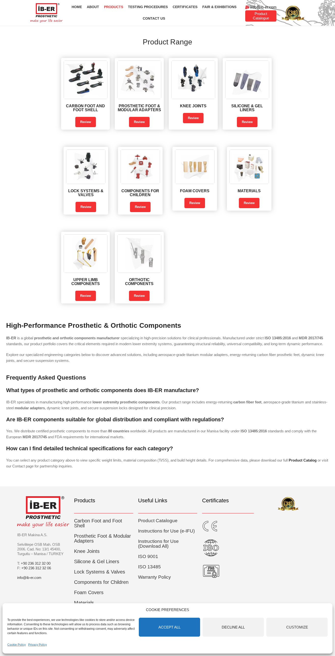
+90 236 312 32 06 (36, 568)
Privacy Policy (37, 644)
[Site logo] (46, 12)
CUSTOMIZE (297, 627)
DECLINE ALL (233, 627)
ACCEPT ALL (169, 627)
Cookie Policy (16, 644)
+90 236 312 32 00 (36, 563)
